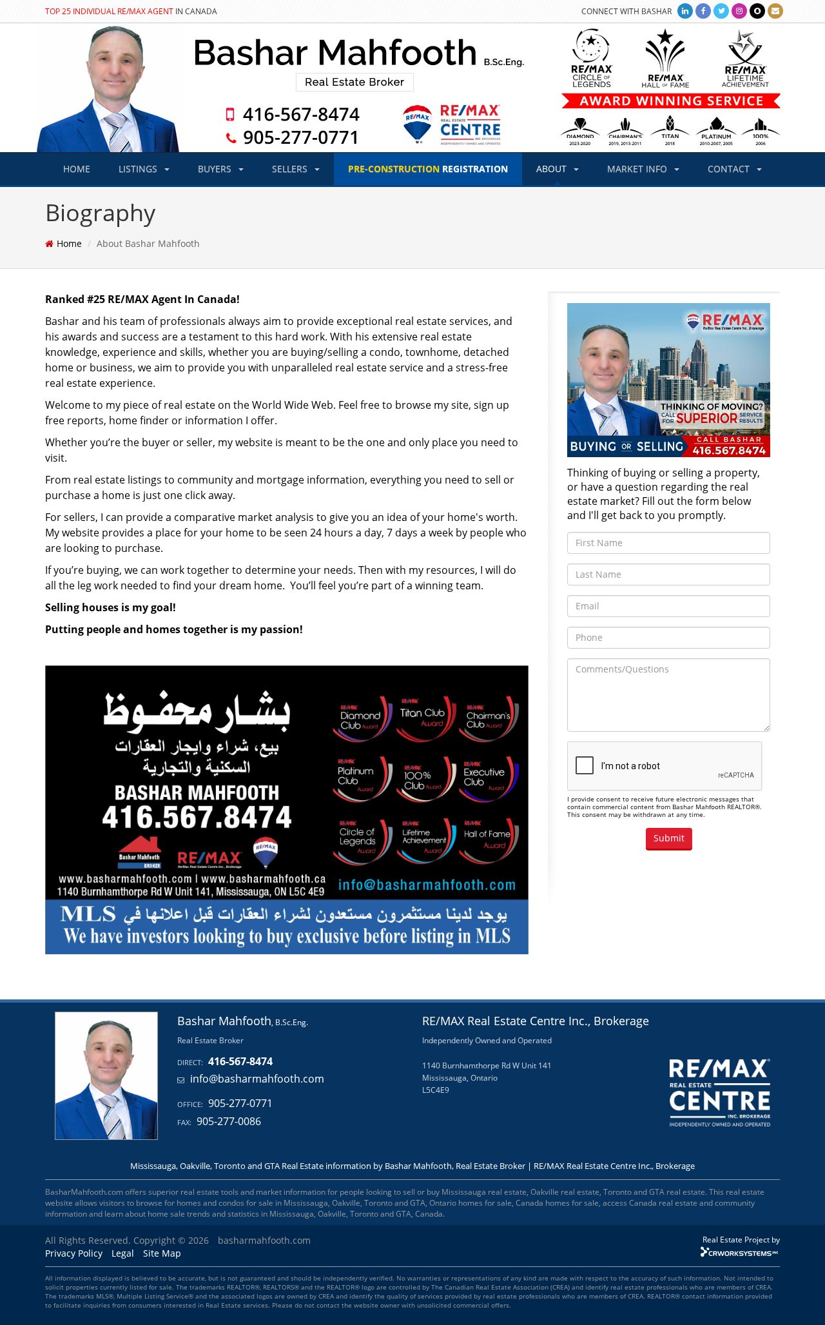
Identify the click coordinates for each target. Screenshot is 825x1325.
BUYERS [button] (216, 168)
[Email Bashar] (775, 11)
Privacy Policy (73, 1253)
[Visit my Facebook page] (703, 11)
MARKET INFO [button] (638, 168)
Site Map (162, 1253)
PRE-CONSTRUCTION (428, 168)
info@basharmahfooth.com (257, 1079)
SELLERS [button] (291, 168)
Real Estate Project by (741, 1239)
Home (69, 243)
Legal (123, 1253)
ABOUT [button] (552, 168)
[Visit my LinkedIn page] (685, 11)
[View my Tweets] (721, 11)
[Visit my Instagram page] (739, 11)
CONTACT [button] (730, 168)
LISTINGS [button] (139, 168)
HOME (76, 168)
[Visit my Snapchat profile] (757, 11)
